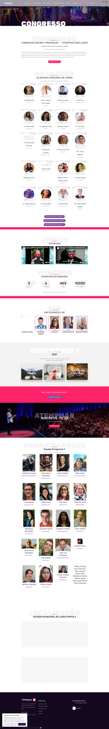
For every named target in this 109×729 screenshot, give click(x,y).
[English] (103, 1)
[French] (104, 1)
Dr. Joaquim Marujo (29, 204)
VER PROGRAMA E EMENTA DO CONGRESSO (55, 220)
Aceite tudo (22, 724)
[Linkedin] (30, 714)
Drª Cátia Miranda (80, 178)
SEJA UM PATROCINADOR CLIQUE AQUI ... (55, 224)
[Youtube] (28, 714)
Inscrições (40, 711)
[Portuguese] (106, 1)
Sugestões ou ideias (42, 704)
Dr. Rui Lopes (80, 126)
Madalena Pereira (29, 178)
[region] (14, 720)
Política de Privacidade (43, 706)
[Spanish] (107, 1)
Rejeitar (15, 724)
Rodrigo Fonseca (63, 100)
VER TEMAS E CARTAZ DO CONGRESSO (55, 216)
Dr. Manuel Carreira (63, 149)
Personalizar (7, 724)
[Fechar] (26, 714)
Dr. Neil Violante (63, 204)
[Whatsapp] (33, 714)
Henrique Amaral (63, 126)
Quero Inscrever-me (54, 61)
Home (22, 18)
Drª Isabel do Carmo (46, 126)
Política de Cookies (42, 708)
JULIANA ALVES (29, 100)
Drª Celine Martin (46, 204)
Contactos (40, 713)
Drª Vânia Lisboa (29, 126)
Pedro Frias (80, 100)
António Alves (46, 169)
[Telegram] (35, 714)
